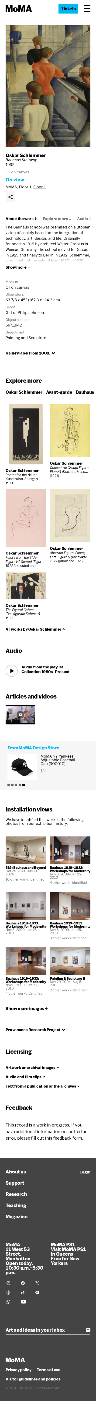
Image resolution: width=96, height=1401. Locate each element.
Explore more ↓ (57, 219)
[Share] (10, 197)
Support (15, 1183)
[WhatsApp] (11, 1302)
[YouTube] (25, 1302)
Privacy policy (18, 1370)
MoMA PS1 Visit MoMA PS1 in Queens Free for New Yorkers (68, 1254)
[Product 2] (12, 785)
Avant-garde (59, 392)
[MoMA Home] (19, 8)
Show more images (25, 1008)
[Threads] (11, 1292)
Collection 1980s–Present (45, 671)
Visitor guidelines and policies (33, 1379)
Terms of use (48, 1370)
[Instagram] (11, 1283)
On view (15, 179)
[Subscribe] (88, 1330)
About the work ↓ (21, 219)
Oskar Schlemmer (26, 155)
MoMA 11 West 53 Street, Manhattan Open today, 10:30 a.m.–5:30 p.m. (24, 1258)
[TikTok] (25, 1292)
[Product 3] (16, 785)
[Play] (12, 671)
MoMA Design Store (39, 747)
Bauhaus (85, 392)
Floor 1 (39, 187)
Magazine (16, 1216)
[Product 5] (23, 785)
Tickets (68, 8)
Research (16, 1194)
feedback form (67, 1138)
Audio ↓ (84, 219)
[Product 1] (8, 785)
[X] (39, 1283)
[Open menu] (87, 8)
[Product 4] (20, 785)
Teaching (16, 1205)
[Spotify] (39, 1292)
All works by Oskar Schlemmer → (35, 629)
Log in (84, 1172)
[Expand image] (48, 86)
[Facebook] (25, 1283)
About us (16, 1171)
